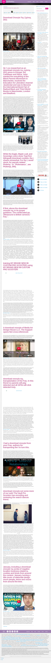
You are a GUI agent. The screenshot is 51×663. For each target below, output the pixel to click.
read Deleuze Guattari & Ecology (21, 641)
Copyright (11, 656)
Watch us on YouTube (43, 187)
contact (46, 1)
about (43, 631)
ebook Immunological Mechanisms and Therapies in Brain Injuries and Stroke (31, 640)
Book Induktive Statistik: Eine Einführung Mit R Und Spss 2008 (11, 637)
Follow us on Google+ (43, 184)
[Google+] (38, 185)
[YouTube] (38, 187)
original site (38, 635)
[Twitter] (38, 182)
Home (2, 659)
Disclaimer (39, 656)
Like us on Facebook (43, 179)
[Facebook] (38, 179)
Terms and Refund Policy (34, 656)
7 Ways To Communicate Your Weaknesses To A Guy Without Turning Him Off (41, 79)
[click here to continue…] (6, 51)
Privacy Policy (29, 656)
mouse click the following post (25, 636)
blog (34, 1)
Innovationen (24, 644)
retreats (41, 1)
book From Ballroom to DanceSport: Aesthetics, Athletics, (13, 638)
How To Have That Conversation (42, 151)
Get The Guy (5, 6)
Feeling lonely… (39, 42)
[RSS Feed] (38, 190)
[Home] (4, 631)
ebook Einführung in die (38, 642)
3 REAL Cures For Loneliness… (42, 68)
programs (29, 1)
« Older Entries (5, 626)
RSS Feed (42, 190)
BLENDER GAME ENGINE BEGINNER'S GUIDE (23, 634)
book (35, 631)
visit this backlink (8, 636)
